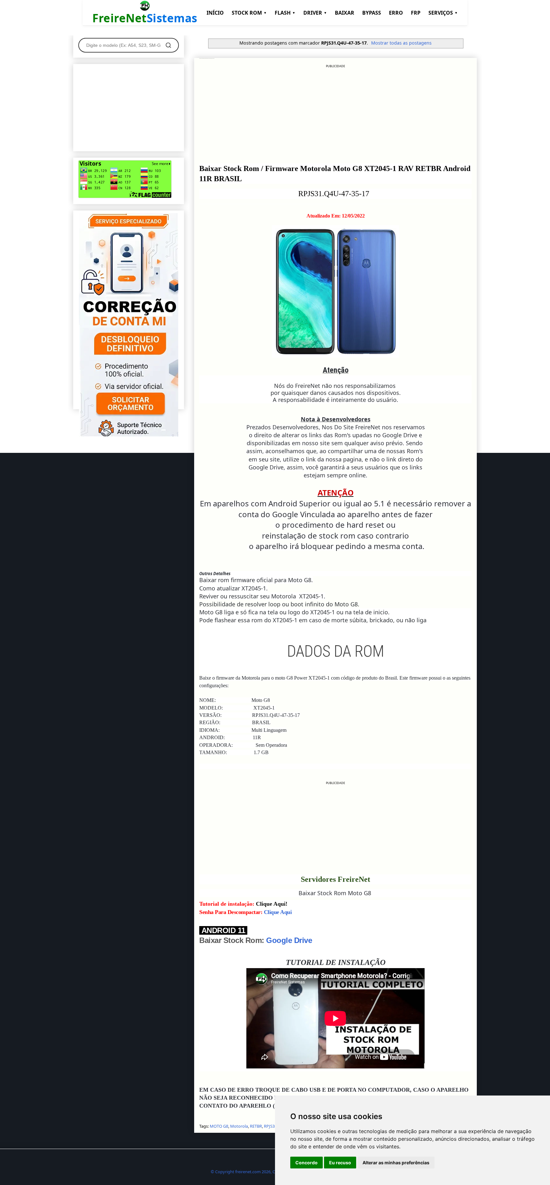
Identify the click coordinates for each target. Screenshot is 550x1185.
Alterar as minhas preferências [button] (396, 1162)
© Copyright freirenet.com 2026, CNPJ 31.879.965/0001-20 (265, 1171)
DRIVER (315, 12)
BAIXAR (344, 12)
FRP (415, 12)
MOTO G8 (219, 1126)
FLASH (285, 12)
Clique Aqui (278, 912)
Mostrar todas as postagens (401, 43)
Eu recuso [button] (340, 1162)
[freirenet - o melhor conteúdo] (128, 435)
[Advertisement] (335, 113)
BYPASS (371, 12)
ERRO (396, 12)
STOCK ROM (249, 12)
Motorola (239, 1126)
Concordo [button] (306, 1162)
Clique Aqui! (271, 904)
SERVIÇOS (443, 12)
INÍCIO (215, 12)
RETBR (256, 1126)
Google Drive (289, 940)
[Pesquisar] (168, 45)
